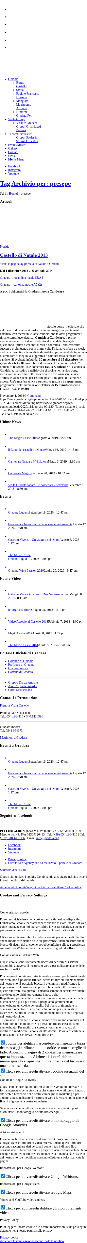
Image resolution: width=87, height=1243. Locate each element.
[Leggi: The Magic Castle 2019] (11, 434)
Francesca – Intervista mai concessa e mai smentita (40, 524)
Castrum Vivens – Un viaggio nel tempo (33, 539)
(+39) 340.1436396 (12, 838)
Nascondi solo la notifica (48, 1241)
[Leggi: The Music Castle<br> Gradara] (11, 551)
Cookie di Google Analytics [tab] (18, 1080)
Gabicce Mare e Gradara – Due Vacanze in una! (38, 594)
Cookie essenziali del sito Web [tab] (19, 955)
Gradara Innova (18, 668)
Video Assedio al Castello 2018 (28, 621)
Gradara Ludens (18, 512)
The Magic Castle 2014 (23, 645)
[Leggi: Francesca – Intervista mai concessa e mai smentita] (11, 520)
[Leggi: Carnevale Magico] (11, 469)
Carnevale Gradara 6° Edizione (28, 461)
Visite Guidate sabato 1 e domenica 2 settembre (38, 485)
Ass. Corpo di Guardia (22, 686)
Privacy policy (9, 1237)
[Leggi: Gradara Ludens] (11, 508)
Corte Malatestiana (20, 689)
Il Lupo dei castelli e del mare (27, 449)
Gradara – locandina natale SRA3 (21, 277)
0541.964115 (14, 716)
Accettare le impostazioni (16, 1241)
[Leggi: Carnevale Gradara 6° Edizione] (11, 457)
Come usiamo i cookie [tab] (14, 912)
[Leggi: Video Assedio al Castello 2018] (11, 618)
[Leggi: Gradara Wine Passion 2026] (11, 567)
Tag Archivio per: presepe (35, 183)
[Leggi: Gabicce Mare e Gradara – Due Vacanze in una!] (11, 590)
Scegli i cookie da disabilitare (45, 887)
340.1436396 (34, 716)
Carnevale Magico (20, 473)
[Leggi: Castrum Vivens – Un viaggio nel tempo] (11, 536)
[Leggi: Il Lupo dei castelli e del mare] (11, 446)
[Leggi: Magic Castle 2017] (11, 629)
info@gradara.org (47, 838)
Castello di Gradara (20, 672)
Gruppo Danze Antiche (23, 682)
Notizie (4, 246)
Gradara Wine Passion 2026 (26, 570)
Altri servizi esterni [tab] (12, 1132)
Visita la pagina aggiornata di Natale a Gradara (29, 264)
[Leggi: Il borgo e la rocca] (11, 606)
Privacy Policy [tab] (9, 1220)
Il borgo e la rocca (19, 609)
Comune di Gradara (20, 661)
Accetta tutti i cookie (13, 887)
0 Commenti (33, 395)
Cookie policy (73, 887)
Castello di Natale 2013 (24, 255)
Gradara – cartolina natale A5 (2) (21, 284)
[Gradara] (18, 243)
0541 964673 (14, 730)
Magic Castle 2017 (20, 633)
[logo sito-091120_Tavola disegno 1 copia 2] (30, 72)
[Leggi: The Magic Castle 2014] (11, 641)
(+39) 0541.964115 (65, 834)
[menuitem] (47, 7)
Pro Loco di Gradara (21, 664)
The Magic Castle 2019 (23, 438)
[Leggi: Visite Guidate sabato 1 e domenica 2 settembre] (11, 481)
